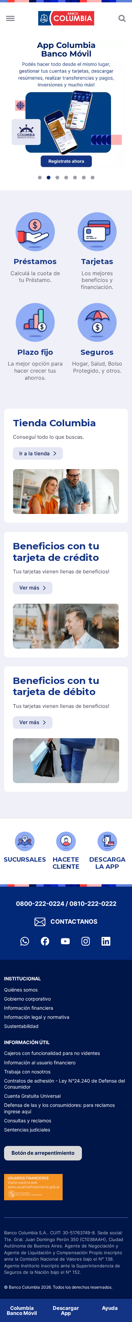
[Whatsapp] (25, 940)
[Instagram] (86, 940)
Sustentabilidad (21, 1026)
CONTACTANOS (73, 921)
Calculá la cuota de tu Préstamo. (35, 277)
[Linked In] (106, 940)
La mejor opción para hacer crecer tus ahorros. (35, 370)
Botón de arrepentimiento (43, 1153)
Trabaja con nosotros (27, 1071)
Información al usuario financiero (39, 1062)
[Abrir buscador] (122, 15)
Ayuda (110, 1308)
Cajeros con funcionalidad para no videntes (52, 1053)
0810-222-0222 (92, 903)
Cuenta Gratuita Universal (32, 1096)
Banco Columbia (66, 18)
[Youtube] (66, 940)
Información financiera (28, 1008)
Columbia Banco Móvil (22, 1310)
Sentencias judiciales (27, 1129)
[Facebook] (46, 940)
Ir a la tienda (34, 453)
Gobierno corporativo (27, 999)
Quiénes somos (21, 990)
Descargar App (66, 1310)
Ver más (29, 587)
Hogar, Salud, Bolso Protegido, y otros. (97, 367)
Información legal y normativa (36, 1017)
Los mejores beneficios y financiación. (97, 280)
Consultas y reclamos (27, 1120)
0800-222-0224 (40, 903)
